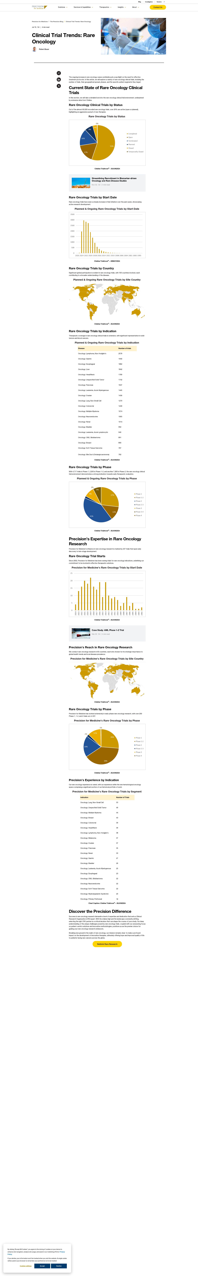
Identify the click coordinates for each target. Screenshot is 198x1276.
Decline (58, 1266)
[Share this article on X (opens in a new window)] (59, 86)
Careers (159, 2)
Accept (42, 1266)
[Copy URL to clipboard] (59, 73)
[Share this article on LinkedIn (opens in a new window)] (59, 79)
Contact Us (157, 7)
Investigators (149, 2)
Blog (139, 2)
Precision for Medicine (40, 21)
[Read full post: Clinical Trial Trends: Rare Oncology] (107, 183)
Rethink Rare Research (107, 944)
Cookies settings (26, 1266)
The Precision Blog (56, 21)
